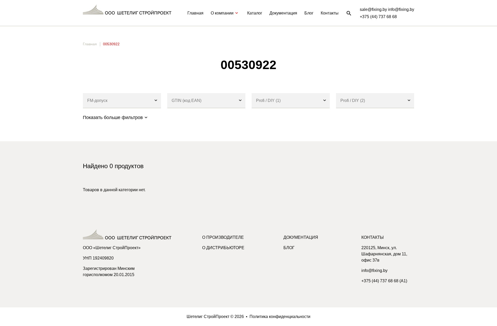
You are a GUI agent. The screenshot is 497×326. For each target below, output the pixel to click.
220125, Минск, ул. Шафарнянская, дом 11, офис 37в (384, 254)
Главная (195, 13)
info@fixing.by (374, 270)
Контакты (330, 13)
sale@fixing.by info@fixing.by (387, 9)
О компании (222, 13)
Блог (308, 13)
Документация (283, 13)
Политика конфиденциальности (280, 316)
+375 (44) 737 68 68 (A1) (384, 281)
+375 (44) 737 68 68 (378, 16)
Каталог (254, 13)
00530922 (111, 44)
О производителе (223, 237)
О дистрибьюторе (223, 248)
